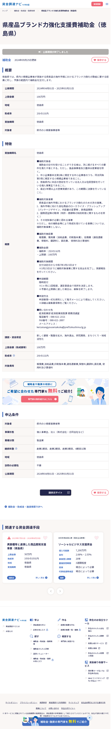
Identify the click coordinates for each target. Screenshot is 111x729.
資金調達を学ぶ (39, 625)
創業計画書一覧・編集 (69, 629)
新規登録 (97, 4)
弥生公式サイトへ (68, 708)
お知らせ (9, 631)
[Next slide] (60, 591)
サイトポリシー (11, 702)
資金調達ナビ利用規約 (57, 702)
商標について (41, 708)
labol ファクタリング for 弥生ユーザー (96, 679)
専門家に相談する (68, 641)
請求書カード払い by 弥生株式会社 (96, 671)
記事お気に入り (39, 629)
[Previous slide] (50, 591)
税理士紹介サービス (96, 643)
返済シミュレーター (41, 653)
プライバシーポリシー (28, 702)
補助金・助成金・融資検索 (24, 10)
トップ (5, 10)
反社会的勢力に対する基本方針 (93, 702)
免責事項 (43, 702)
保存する (101, 60)
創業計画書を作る (68, 625)
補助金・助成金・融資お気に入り (42, 659)
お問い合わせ (54, 708)
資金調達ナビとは (13, 626)
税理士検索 (92, 648)
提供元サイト (55, 492)
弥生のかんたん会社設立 (96, 629)
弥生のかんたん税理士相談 (96, 654)
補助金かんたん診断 (41, 648)
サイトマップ (74, 702)
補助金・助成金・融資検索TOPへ (25, 506)
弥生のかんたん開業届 (96, 637)
